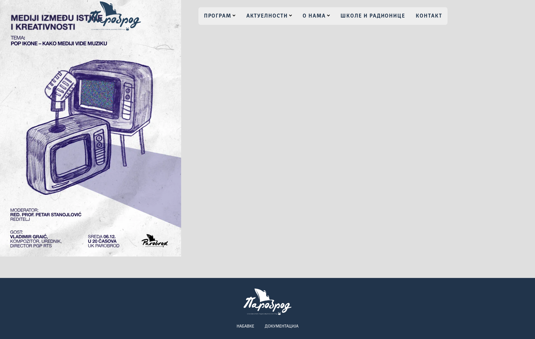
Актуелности (267, 16)
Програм (217, 16)
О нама (314, 16)
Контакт (429, 16)
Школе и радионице (373, 16)
